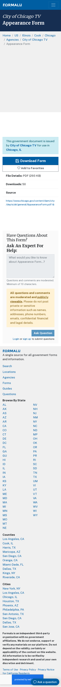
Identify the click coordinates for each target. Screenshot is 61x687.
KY (4, 485)
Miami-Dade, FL (13, 564)
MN (5, 510)
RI (34, 460)
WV (35, 506)
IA (4, 477)
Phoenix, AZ (10, 605)
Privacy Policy (28, 669)
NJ (34, 413)
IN (4, 472)
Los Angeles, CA (13, 539)
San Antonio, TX (13, 614)
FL (4, 447)
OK (35, 443)
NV (35, 404)
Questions (9, 394)
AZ (4, 417)
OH (35, 438)
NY (35, 421)
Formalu (12, 5)
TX (35, 477)
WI (35, 510)
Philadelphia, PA (13, 609)
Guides (7, 388)
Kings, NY (9, 573)
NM (35, 417)
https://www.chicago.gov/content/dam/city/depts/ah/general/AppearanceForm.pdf (30, 202)
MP (35, 434)
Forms (7, 383)
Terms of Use (10, 669)
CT (4, 434)
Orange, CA (10, 560)
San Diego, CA (12, 556)
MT (5, 523)
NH (35, 409)
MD (5, 498)
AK (5, 409)
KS (4, 481)
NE (5, 527)
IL (4, 468)
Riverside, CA (11, 577)
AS (4, 413)
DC (4, 443)
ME (5, 494)
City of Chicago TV (21, 16)
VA (35, 498)
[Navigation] (53, 5)
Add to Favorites (32, 168)
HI (4, 460)
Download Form (32, 161)
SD (35, 468)
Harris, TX (9, 547)
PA (35, 451)
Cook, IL (8, 543)
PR (35, 455)
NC (35, 426)
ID (4, 464)
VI (34, 485)
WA (35, 502)
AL (4, 404)
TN (35, 472)
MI (4, 506)
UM (35, 481)
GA (5, 451)
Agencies (9, 377)
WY (35, 515)
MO (5, 519)
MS (5, 515)
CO (4, 430)
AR (5, 421)
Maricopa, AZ (11, 551)
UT (35, 489)
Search (7, 366)
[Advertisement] (30, 80)
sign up (27, 338)
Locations (9, 372)
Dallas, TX (9, 568)
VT (35, 494)
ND (35, 430)
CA (4, 426)
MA (5, 502)
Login (16, 338)
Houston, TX (11, 601)
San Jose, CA (11, 626)
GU (5, 455)
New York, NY (11, 588)
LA (4, 489)
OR (35, 447)
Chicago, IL (14, 149)
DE (4, 438)
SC (35, 464)
